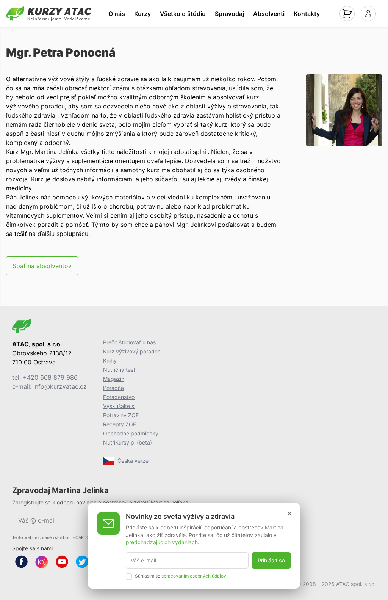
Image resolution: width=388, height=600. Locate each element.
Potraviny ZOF (121, 415)
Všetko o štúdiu (183, 13)
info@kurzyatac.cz (60, 386)
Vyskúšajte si (119, 406)
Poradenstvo (119, 397)
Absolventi (269, 13)
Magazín (113, 378)
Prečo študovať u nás (129, 342)
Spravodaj (229, 13)
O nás (116, 13)
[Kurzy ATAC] (49, 13)
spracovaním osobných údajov (193, 576)
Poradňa (113, 388)
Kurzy (142, 13)
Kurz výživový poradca (132, 351)
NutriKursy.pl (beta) (127, 442)
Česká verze (133, 460)
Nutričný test (119, 369)
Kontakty (307, 13)
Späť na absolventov (42, 266)
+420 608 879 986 (50, 377)
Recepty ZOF (119, 424)
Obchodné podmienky (130, 433)
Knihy (110, 360)
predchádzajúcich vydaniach (162, 542)
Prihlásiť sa (271, 560)
